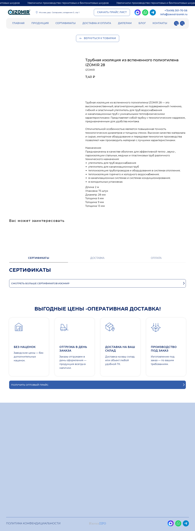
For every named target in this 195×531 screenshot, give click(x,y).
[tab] (38, 259)
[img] (19, 12)
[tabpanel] (97, 273)
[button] (112, 12)
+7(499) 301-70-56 (176, 10)
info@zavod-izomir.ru (173, 14)
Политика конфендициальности (33, 523)
